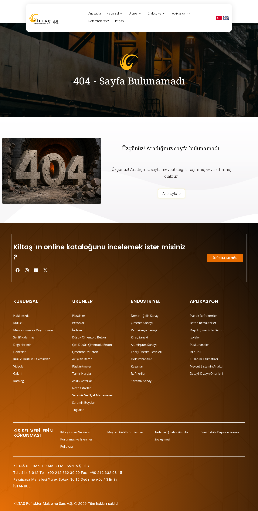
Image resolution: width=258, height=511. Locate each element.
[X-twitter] (45, 270)
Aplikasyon (179, 13)
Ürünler (133, 13)
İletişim (119, 21)
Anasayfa (94, 13)
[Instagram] (27, 270)
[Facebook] (17, 270)
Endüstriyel (155, 13)
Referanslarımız (98, 21)
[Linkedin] (36, 270)
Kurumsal (113, 13)
